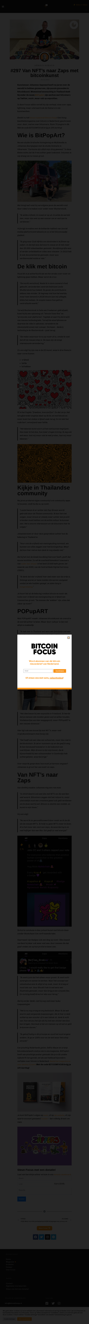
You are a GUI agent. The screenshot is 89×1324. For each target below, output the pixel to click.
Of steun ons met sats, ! (45, 678)
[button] (68, 638)
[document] (44, 662)
